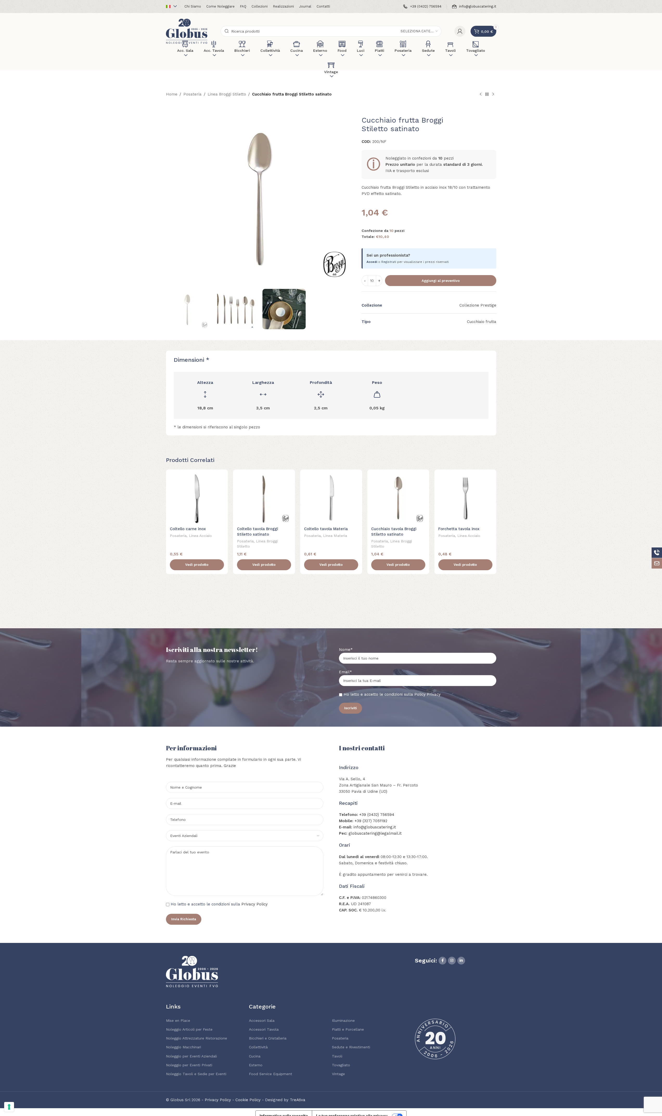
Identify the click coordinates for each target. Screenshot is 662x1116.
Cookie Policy (248, 1100)
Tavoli (337, 1056)
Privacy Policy (254, 904)
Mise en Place (178, 1020)
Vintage (338, 1074)
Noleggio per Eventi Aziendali (191, 1056)
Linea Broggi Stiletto (227, 94)
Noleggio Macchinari (183, 1047)
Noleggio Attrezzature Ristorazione (196, 1038)
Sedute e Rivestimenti (351, 1047)
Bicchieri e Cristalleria (267, 1038)
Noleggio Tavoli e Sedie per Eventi (196, 1074)
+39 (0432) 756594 (376, 814)
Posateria (192, 94)
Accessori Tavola (264, 1029)
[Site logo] (187, 31)
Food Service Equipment (270, 1074)
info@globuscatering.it (375, 827)
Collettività (258, 1047)
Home (171, 94)
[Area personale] (460, 31)
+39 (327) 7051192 (371, 821)
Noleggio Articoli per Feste (189, 1029)
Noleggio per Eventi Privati (189, 1065)
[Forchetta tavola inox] (465, 498)
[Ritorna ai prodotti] (487, 94)
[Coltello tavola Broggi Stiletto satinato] (264, 498)
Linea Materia (335, 536)
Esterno (255, 1065)
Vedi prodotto (196, 565)
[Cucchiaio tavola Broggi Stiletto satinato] (398, 498)
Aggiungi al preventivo (441, 281)
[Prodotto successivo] (493, 94)
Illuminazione (343, 1020)
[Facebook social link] (442, 961)
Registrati (388, 262)
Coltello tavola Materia (326, 529)
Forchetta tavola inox (458, 529)
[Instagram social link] (452, 961)
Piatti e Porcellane (348, 1029)
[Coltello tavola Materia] (331, 498)
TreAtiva (297, 1100)
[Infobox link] (422, 6)
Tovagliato (341, 1065)
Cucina (254, 1056)
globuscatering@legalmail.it (375, 833)
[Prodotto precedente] (481, 94)
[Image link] (192, 971)
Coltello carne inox (188, 529)
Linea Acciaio (200, 536)
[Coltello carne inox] (197, 498)
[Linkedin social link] (461, 961)
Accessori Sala (261, 1020)
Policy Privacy (427, 694)
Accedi (372, 262)
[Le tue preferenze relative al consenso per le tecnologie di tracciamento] (9, 1107)
